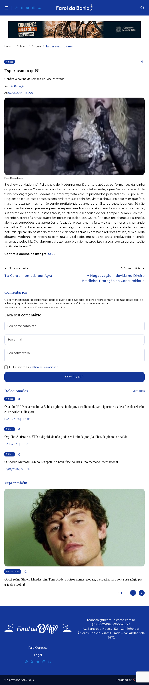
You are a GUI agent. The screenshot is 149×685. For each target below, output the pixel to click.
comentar (74, 377)
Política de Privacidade (43, 367)
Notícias (22, 46)
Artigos (36, 46)
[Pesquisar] (142, 8)
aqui (50, 254)
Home (7, 46)
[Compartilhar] (142, 62)
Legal (38, 655)
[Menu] (6, 8)
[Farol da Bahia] (74, 7)
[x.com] (22, 7)
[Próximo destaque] (142, 593)
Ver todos (138, 390)
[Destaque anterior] (133, 593)
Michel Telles (12, 571)
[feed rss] (39, 7)
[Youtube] (27, 7)
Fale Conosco (38, 647)
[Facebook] (16, 7)
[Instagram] (33, 7)
